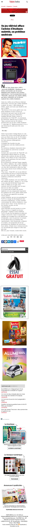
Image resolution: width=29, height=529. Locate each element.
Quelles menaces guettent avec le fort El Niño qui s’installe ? (13, 405)
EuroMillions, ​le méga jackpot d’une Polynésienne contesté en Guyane (12, 389)
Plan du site (14, 524)
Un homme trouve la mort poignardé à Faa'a (13, 400)
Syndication (23, 524)
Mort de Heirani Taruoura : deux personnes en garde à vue (14, 410)
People (15, 6)
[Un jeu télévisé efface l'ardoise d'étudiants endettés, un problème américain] (14, 39)
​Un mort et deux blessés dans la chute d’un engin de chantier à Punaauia (13, 394)
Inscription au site (14, 526)
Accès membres (6, 524)
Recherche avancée (7, 251)
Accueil (3, 6)
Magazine (9, 6)
